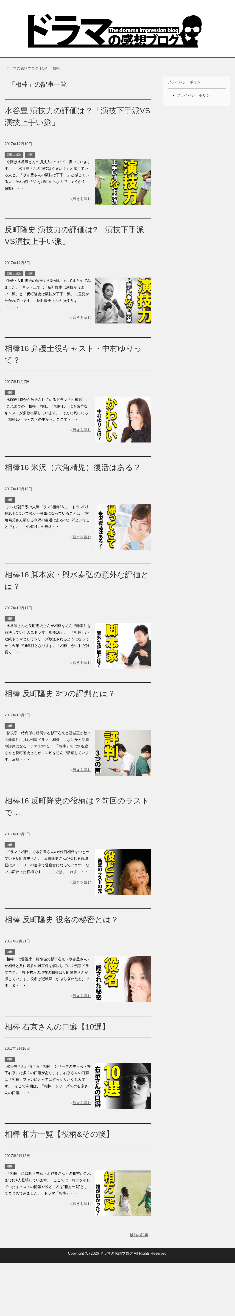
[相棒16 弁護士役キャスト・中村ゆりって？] (123, 439)
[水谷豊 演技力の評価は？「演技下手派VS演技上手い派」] (123, 201)
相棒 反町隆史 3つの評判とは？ (60, 693)
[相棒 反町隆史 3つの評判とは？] (123, 772)
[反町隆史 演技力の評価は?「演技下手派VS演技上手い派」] (123, 320)
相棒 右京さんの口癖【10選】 (57, 1026)
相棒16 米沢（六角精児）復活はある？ (73, 467)
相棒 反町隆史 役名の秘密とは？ (62, 919)
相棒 (30, 154)
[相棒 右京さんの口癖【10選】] (123, 1106)
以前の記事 (139, 1235)
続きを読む (82, 199)
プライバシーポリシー (195, 95)
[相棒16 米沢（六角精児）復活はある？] (123, 546)
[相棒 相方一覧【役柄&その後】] (123, 1213)
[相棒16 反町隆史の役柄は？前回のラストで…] (123, 891)
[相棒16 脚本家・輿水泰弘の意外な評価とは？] (123, 665)
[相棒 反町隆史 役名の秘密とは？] (123, 998)
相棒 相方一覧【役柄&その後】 (59, 1134)
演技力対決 (14, 154)
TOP (29, 68)
